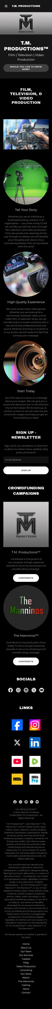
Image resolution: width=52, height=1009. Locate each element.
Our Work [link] (26, 974)
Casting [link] (26, 985)
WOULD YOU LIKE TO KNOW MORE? (26, 67)
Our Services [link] (26, 955)
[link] (26, 6)
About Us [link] (26, 947)
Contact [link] (26, 992)
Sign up (26, 470)
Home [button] (26, 944)
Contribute (26, 578)
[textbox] (26, 459)
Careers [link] (26, 959)
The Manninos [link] (26, 981)
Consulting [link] (26, 970)
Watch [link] (26, 977)
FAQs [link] (26, 962)
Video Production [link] (26, 966)
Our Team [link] (26, 951)
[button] (6, 6)
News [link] (26, 989)
